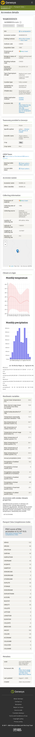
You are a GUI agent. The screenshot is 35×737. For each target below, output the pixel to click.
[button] (17, 251)
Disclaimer (18, 704)
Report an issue (18, 707)
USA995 (21, 99)
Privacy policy (18, 721)
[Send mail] (4, 156)
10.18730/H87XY (26, 31)
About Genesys (18, 699)
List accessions (8, 514)
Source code (18, 710)
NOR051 (21, 98)
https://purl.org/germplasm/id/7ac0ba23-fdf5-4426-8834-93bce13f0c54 (25, 672)
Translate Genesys (18, 713)
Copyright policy (18, 719)
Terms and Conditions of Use (18, 716)
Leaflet (11, 266)
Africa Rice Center (24, 39)
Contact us (18, 701)
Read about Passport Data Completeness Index (13, 534)
